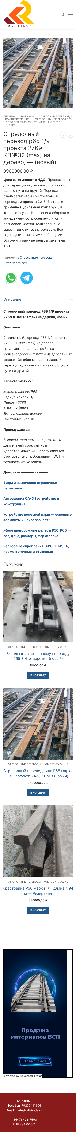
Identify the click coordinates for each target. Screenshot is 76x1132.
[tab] (38, 424)
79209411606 (31, 1105)
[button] (65, 45)
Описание (12, 299)
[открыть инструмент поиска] (63, 14)
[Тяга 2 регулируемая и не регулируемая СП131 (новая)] (63, 135)
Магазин (27, 116)
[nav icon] (70, 14)
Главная (9, 116)
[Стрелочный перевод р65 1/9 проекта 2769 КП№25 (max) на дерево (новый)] (70, 135)
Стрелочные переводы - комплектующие (38, 647)
